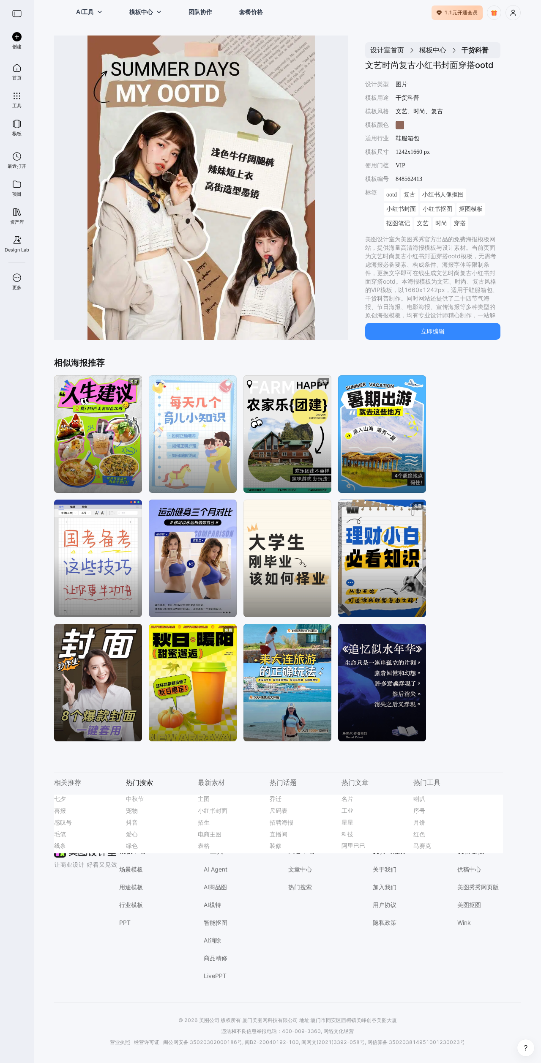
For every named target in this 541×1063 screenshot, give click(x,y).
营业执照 (120, 1042)
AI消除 (212, 940)
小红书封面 (401, 209)
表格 (204, 845)
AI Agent (215, 869)
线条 (60, 845)
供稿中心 (469, 869)
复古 (409, 194)
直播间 (278, 834)
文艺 (423, 223)
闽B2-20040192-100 (272, 1042)
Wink (464, 922)
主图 (204, 798)
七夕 (60, 798)
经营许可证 (146, 1042)
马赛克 (422, 845)
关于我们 (384, 869)
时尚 (441, 223)
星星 (347, 822)
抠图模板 (471, 209)
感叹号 (63, 822)
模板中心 (432, 50)
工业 (347, 810)
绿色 (132, 845)
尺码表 (278, 810)
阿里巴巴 (353, 845)
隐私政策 (384, 922)
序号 (419, 810)
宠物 (132, 810)
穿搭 (460, 223)
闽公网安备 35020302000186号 (202, 1042)
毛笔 (60, 834)
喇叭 (419, 798)
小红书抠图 (437, 209)
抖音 (132, 822)
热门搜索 (300, 887)
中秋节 (135, 798)
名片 (347, 798)
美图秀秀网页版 (478, 887)
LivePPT (215, 975)
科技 (347, 834)
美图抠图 (469, 904)
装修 (275, 845)
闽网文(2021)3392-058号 (333, 1042)
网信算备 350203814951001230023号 (416, 1042)
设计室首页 (387, 50)
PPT (125, 922)
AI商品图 (215, 887)
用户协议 (384, 904)
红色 (419, 834)
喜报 (60, 810)
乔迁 (275, 798)
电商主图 (209, 834)
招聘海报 (281, 822)
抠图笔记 (398, 223)
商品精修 (215, 958)
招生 (204, 822)
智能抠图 (215, 922)
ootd (391, 194)
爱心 (132, 834)
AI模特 (212, 904)
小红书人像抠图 (443, 194)
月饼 (419, 822)
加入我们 (384, 887)
